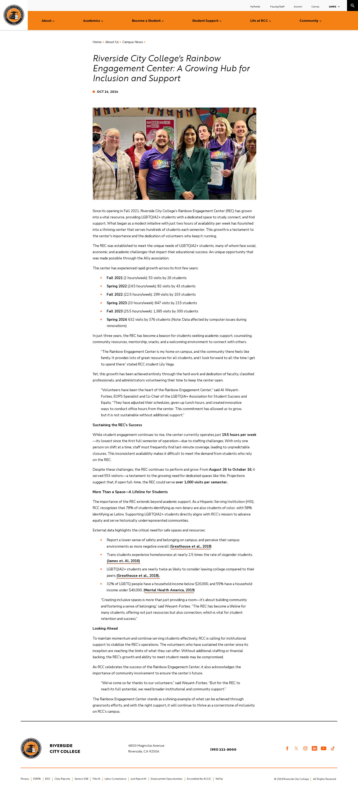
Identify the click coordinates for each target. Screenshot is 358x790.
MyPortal (255, 6)
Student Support (205, 20)
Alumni (298, 6)
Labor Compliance (115, 778)
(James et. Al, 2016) (123, 561)
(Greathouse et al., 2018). (138, 575)
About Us (112, 42)
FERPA (37, 778)
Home (97, 42)
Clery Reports (62, 778)
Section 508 (81, 778)
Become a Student (146, 20)
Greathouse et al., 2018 (191, 546)
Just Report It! (138, 778)
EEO (47, 778)
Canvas (315, 6)
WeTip (219, 778)
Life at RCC (259, 20)
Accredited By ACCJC (199, 778)
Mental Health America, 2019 (169, 590)
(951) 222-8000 (223, 749)
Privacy (25, 778)
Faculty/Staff (277, 6)
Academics (91, 20)
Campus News (132, 42)
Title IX (96, 778)
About (46, 20)
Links (332, 6)
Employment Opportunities (167, 778)
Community (309, 20)
